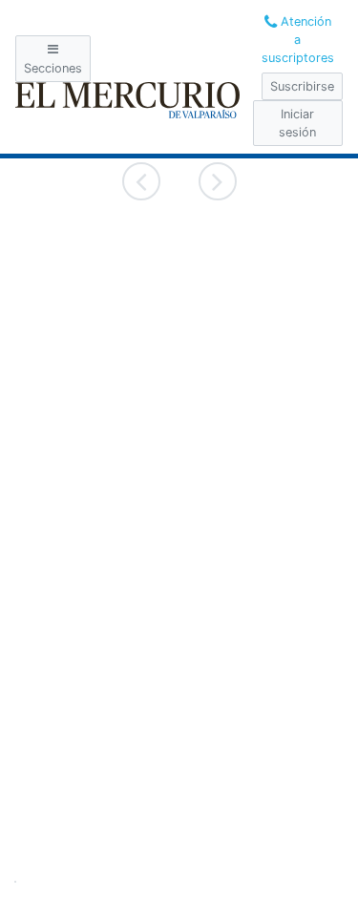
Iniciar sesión (297, 123)
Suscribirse (302, 86)
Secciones (53, 68)
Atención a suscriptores (298, 39)
